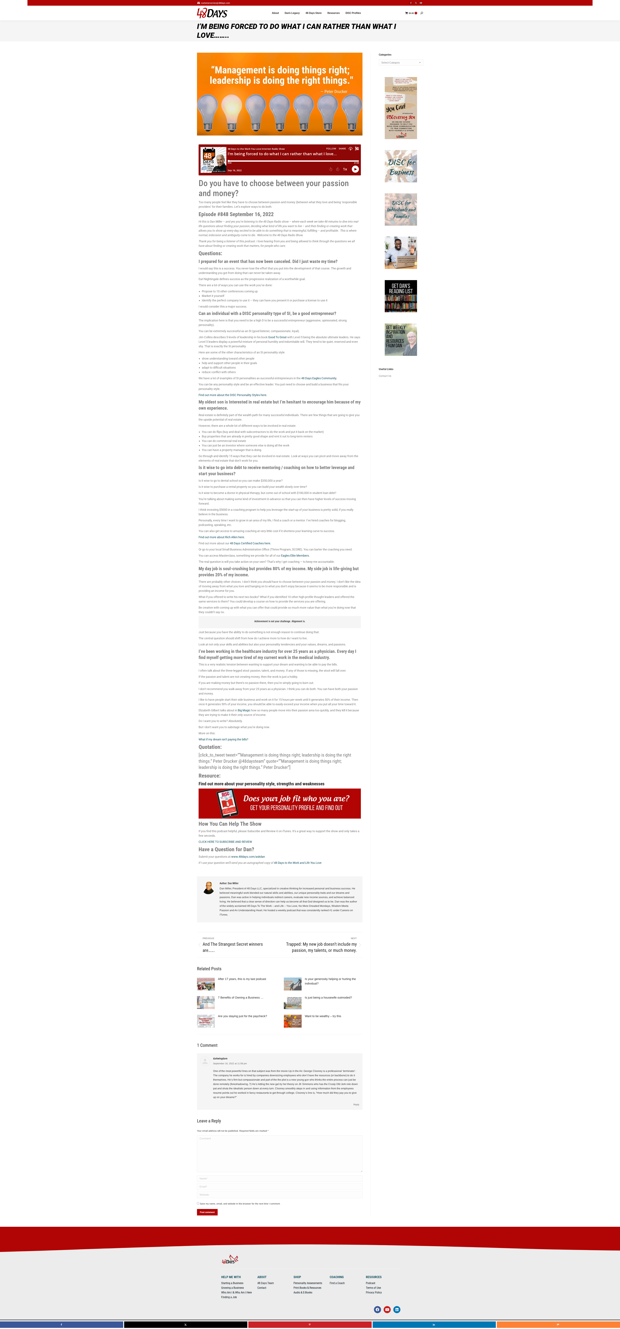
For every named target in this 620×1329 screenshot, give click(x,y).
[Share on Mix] (558, 1324)
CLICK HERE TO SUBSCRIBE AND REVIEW (225, 841)
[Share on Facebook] (61, 1324)
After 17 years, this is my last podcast (242, 979)
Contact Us (385, 375)
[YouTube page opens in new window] (421, 3)
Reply (356, 1104)
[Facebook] (377, 1309)
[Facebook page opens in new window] (411, 3)
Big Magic (244, 710)
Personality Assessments (308, 1283)
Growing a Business (232, 1287)
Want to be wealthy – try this (323, 1016)
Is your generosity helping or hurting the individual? (330, 981)
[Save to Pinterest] (310, 1324)
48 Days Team (265, 1283)
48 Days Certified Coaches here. (250, 543)
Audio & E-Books (303, 1292)
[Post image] (206, 984)
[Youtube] (387, 1309)
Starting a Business (232, 1283)
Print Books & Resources (307, 1287)
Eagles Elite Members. (295, 555)
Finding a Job (229, 1297)
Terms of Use (373, 1287)
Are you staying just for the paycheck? (243, 1016)
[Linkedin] (396, 1309)
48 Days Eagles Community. (319, 378)
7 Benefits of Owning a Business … (241, 997)
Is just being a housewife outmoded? (329, 997)
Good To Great (277, 337)
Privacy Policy (374, 1292)
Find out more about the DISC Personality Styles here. (233, 395)
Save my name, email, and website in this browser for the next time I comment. (240, 1203)
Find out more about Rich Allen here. (222, 537)
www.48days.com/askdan (248, 856)
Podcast (370, 1283)
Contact (261, 1287)
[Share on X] (185, 1324)
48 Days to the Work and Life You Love (297, 862)
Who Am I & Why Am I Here (236, 1292)
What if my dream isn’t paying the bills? (223, 739)
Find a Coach (337, 1283)
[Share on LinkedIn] (434, 1324)
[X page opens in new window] (416, 3)
